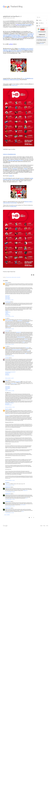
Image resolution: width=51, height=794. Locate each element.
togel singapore (7, 298)
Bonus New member (8, 404)
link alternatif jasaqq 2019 (21, 337)
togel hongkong (17, 381)
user (6, 318)
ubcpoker (27, 347)
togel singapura (7, 297)
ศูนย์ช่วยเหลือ (41, 43)
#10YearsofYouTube (9, 277)
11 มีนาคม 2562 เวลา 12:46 (9, 316)
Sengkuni (6, 380)
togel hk (6, 389)
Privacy (44, 525)
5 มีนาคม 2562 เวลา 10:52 (9, 299)
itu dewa (9, 325)
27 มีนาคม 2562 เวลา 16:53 (9, 344)
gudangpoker (7, 374)
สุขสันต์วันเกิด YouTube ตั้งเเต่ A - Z (12, 16)
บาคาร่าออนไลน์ (22, 504)
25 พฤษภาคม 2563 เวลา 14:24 (9, 480)
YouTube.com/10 (14, 85)
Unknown (6, 282)
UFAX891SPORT (8, 487)
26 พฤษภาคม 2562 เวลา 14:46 (9, 407)
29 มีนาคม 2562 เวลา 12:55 (9, 355)
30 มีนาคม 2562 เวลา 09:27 (9, 378)
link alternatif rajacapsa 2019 (16, 349)
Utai (6, 482)
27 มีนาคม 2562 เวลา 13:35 (9, 328)
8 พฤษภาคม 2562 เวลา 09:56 (9, 390)
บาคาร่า (26, 498)
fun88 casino (7, 483)
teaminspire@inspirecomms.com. (42, 37)
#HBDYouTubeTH (14, 277)
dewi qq (28, 350)
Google (41, 525)
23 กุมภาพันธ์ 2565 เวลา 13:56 (10, 499)
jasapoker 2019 (18, 332)
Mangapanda (7, 415)
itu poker (27, 322)
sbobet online (7, 296)
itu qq (26, 353)
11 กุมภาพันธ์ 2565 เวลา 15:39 (10, 491)
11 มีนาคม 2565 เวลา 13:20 (9, 512)
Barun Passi (7, 409)
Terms (47, 525)
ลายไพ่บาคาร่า (25, 490)
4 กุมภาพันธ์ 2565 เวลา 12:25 (9, 485)
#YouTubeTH (18, 277)
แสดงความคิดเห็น (7, 514)
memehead (7, 330)
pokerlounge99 (19, 320)
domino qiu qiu (7, 295)
